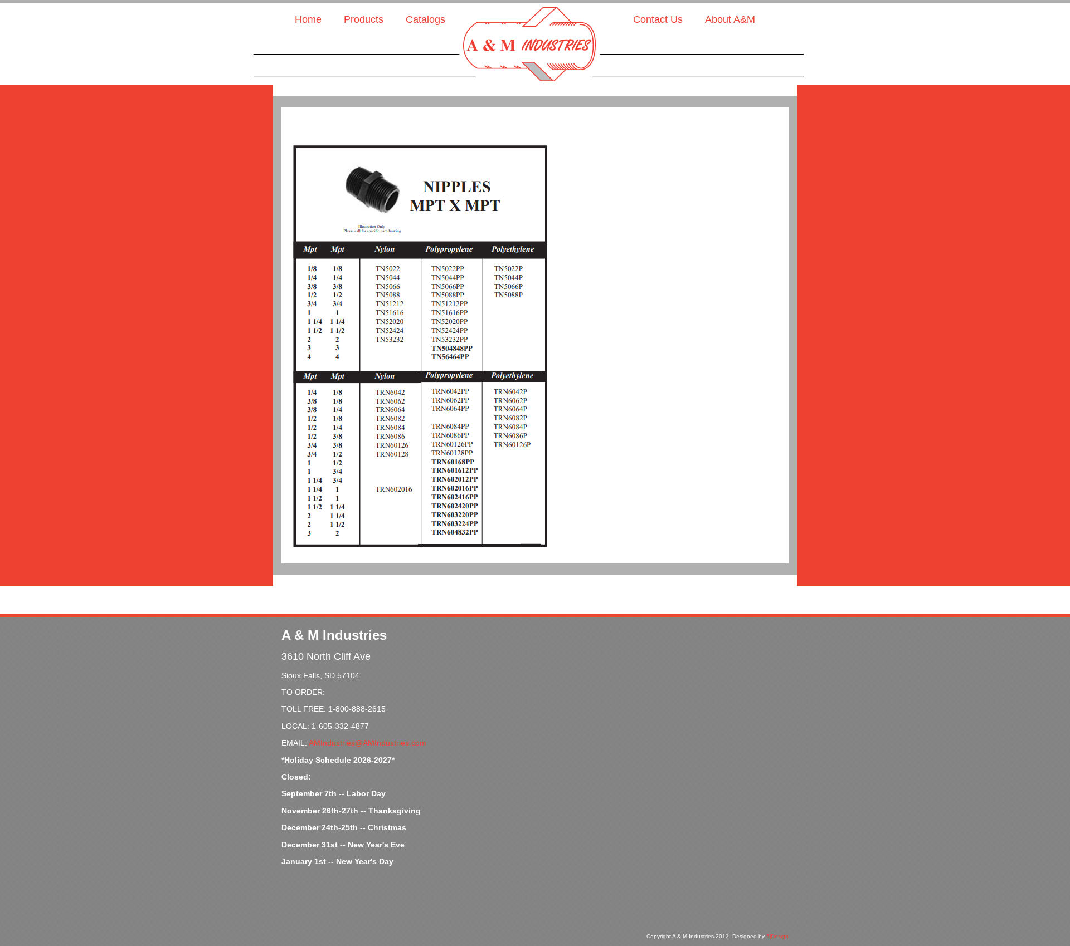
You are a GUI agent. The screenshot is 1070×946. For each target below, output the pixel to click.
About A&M (730, 19)
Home (308, 19)
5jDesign (777, 936)
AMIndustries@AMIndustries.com (367, 742)
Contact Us (658, 19)
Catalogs (425, 19)
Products (363, 19)
